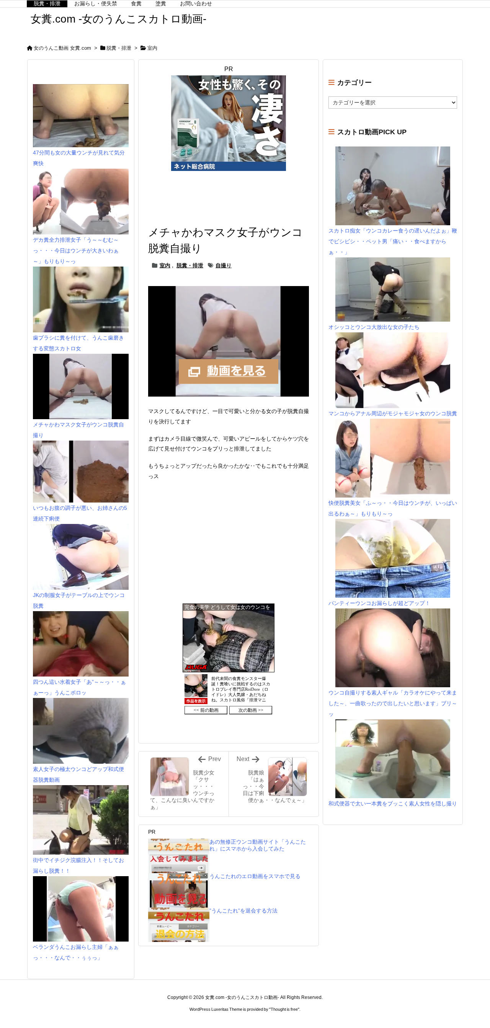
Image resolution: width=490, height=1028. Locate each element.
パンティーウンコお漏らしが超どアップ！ (379, 603)
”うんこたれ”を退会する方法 (243, 911)
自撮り (224, 265)
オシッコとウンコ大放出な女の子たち (374, 327)
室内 (152, 48)
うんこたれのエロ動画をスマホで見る (255, 876)
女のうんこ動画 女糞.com (62, 48)
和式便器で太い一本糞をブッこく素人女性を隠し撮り (392, 803)
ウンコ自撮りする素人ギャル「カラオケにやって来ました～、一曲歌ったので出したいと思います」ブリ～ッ (392, 703)
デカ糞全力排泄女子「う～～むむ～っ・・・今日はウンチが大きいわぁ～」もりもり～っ (76, 250)
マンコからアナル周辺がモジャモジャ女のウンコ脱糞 (392, 413)
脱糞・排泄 (118, 48)
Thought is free (284, 1009)
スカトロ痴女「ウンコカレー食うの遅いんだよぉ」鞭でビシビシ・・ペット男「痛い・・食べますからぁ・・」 (392, 241)
